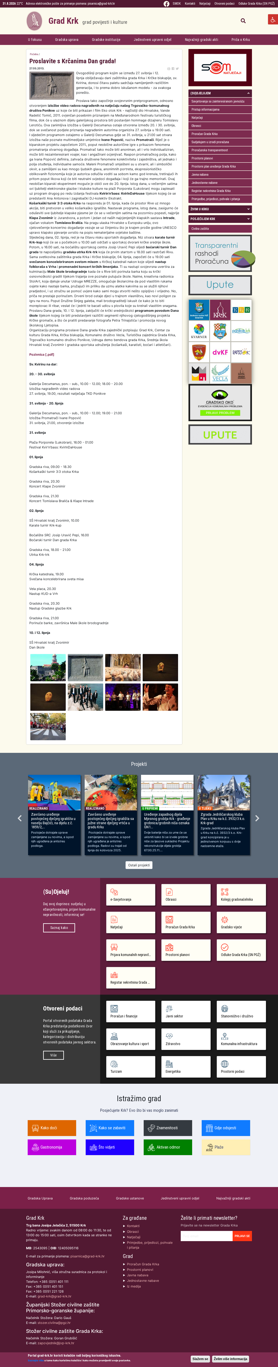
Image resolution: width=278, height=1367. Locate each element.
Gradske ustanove (130, 1198)
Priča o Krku (241, 40)
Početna (34, 54)
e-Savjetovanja (121, 899)
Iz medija (134, 1286)
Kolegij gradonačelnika (237, 899)
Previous (20, 817)
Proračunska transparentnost (210, 150)
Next (258, 817)
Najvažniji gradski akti (201, 40)
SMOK (177, 3)
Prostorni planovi (202, 158)
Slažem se (200, 1359)
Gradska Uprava (40, 1198)
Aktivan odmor (168, 1147)
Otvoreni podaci (224, 3)
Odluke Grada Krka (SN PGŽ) (257, 3)
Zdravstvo (173, 1044)
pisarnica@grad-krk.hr (101, 3)
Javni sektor (174, 1016)
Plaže (219, 1147)
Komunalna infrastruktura (239, 1044)
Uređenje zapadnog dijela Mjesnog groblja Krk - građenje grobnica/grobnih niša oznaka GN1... (167, 820)
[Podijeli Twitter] (177, 68)
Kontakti (190, 3)
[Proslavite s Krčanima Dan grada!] (48, 667)
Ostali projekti (139, 865)
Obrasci (196, 126)
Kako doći (48, 1127)
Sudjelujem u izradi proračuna (210, 142)
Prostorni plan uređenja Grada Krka (214, 166)
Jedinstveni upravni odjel (153, 40)
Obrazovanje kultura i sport (130, 1044)
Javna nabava (200, 175)
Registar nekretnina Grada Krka (211, 191)
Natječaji (204, 3)
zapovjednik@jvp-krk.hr (56, 1343)
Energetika (173, 1071)
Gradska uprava (67, 40)
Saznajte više (36, 1360)
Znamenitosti (167, 1127)
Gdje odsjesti (225, 1127)
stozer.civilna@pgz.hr (54, 1323)
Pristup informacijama (205, 109)
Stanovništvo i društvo (237, 1016)
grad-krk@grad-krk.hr (54, 1296)
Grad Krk (87, 21)
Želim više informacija (230, 1359)
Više (53, 1055)
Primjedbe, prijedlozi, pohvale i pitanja (216, 199)
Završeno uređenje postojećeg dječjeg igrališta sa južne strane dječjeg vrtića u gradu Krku (111, 820)
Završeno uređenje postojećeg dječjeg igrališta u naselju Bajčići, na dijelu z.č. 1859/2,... (53, 820)
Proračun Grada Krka (205, 134)
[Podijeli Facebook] (173, 68)
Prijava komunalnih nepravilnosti (133, 955)
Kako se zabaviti (112, 1127)
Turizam (116, 1071)
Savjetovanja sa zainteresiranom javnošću (218, 101)
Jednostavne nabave (205, 183)
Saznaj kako (59, 928)
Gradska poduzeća (84, 1198)
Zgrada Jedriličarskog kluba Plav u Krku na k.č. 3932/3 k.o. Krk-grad (223, 818)
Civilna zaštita (200, 229)
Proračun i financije (124, 1016)
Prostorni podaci (232, 1071)
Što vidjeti (107, 1147)
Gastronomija (51, 1147)
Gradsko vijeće (231, 927)
